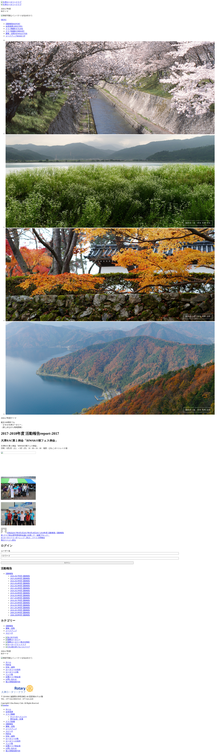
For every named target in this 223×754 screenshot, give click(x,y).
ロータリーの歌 (12, 672)
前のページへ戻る (8, 540)
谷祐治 (10, 533)
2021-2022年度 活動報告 (20, 588)
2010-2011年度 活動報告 (20, 610)
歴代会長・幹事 (16, 719)
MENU (4, 20)
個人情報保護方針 (13, 682)
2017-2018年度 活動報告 (46, 533)
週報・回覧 (16, 34)
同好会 (8, 665)
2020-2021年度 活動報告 (20, 591)
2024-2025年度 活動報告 (20, 581)
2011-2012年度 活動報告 (20, 608)
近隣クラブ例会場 (13, 677)
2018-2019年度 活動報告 (20, 596)
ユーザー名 (5, 551)
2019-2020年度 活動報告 (20, 593)
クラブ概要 (14, 29)
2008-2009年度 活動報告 (20, 615)
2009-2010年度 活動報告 (20, 613)
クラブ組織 (15, 31)
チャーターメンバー (18, 717)
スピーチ (9, 633)
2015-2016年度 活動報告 (20, 603)
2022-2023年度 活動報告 (20, 586)
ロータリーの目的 (13, 670)
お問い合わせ (11, 679)
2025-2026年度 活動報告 (20, 578)
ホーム (8, 662)
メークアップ (15, 36)
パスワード (5, 556)
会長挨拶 (14, 26)
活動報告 (13, 24)
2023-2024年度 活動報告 (20, 583)
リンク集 (9, 674)
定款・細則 (10, 667)
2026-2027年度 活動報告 (20, 576)
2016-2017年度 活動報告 (20, 600)
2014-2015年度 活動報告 (20, 605)
